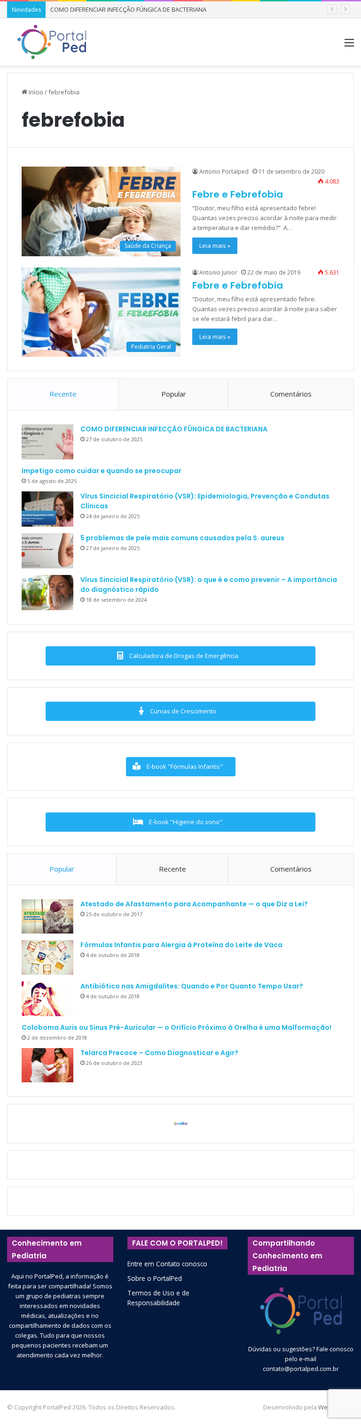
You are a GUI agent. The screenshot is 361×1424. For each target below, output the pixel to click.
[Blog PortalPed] (51, 42)
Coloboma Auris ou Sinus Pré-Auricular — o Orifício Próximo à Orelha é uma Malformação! (176, 1027)
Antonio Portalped (224, 172)
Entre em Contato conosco (167, 1263)
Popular (173, 393)
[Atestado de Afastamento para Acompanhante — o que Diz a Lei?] (47, 916)
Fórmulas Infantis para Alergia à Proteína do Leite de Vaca (181, 944)
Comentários (291, 393)
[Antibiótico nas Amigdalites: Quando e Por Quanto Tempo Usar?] (47, 998)
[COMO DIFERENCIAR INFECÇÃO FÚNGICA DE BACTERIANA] (47, 441)
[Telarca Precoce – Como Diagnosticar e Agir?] (47, 1065)
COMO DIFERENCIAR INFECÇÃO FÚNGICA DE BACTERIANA (128, 9)
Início (35, 92)
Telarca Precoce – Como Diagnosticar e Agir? (159, 1052)
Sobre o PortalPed (154, 1278)
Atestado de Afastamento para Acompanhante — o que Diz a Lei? (194, 904)
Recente (63, 393)
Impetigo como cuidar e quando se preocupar (101, 470)
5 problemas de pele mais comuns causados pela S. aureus (182, 538)
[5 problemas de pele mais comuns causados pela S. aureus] (47, 550)
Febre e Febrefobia (237, 194)
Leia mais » (214, 245)
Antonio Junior (218, 272)
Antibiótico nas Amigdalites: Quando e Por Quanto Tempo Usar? (191, 986)
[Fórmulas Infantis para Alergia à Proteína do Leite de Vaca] (47, 957)
